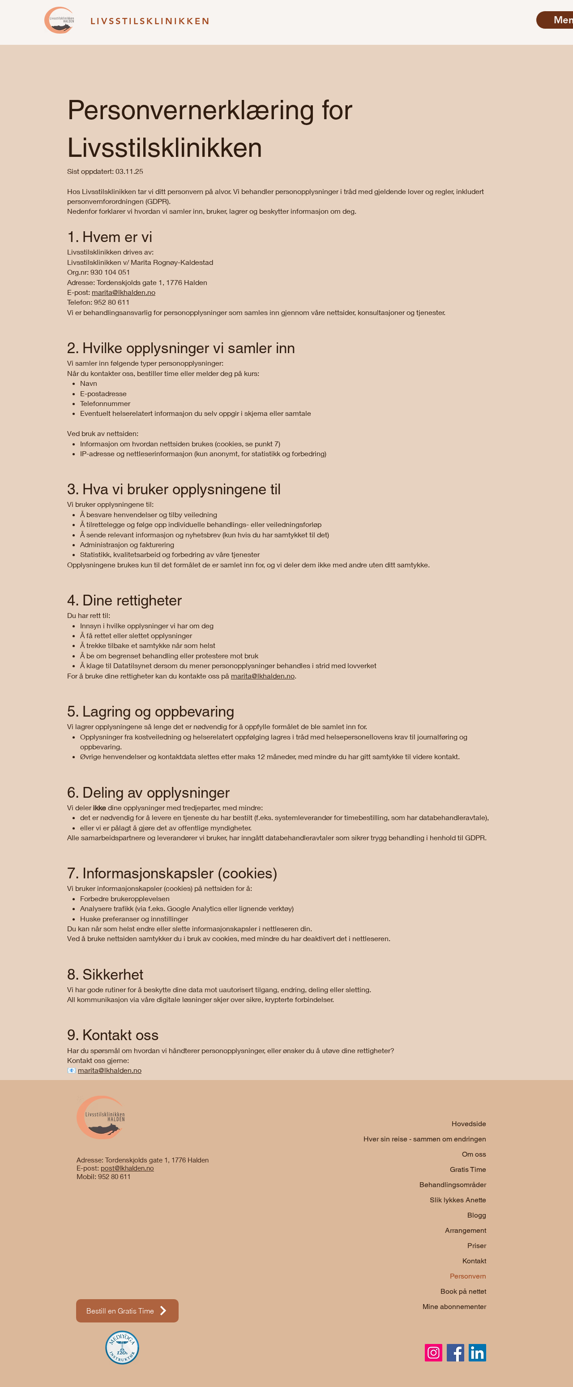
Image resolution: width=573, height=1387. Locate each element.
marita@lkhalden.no (123, 292)
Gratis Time (468, 1169)
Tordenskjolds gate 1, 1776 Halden (157, 1160)
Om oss (474, 1154)
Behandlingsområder (452, 1184)
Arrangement (465, 1230)
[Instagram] (433, 1352)
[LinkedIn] (477, 1352)
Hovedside (469, 1123)
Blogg (476, 1215)
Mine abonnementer (454, 1306)
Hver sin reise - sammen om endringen (442, 1139)
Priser (476, 1245)
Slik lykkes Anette (458, 1200)
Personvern (468, 1276)
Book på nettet (463, 1291)
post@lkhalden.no (127, 1168)
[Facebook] (455, 1352)
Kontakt (474, 1261)
